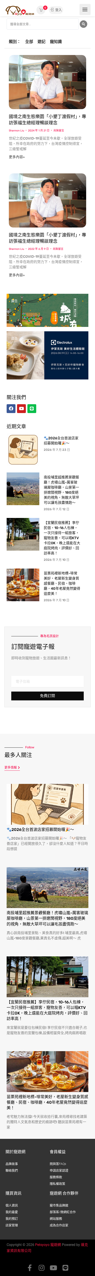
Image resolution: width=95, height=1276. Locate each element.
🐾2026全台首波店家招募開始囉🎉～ (40, 829)
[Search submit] (83, 24)
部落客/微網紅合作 (63, 1212)
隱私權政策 (57, 1183)
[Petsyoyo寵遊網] (19, 10)
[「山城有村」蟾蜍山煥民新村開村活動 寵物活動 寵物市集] (47, 318)
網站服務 (56, 1218)
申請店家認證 (59, 1170)
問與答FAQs (58, 1164)
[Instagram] (42, 1268)
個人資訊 (12, 1205)
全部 (29, 41)
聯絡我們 (12, 1170)
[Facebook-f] (30, 1268)
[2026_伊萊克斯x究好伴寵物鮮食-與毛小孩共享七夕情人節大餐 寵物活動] (47, 355)
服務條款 (56, 1177)
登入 (58, 10)
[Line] (65, 1268)
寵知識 (56, 41)
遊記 (42, 41)
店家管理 (12, 1225)
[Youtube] (53, 1268)
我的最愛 (12, 1212)
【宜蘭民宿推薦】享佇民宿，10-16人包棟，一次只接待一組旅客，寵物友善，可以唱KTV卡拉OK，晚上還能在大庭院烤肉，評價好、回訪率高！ (62, 538)
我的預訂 (12, 1218)
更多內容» (17, 157)
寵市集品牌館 (59, 1205)
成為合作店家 (59, 1225)
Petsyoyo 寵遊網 (48, 1245)
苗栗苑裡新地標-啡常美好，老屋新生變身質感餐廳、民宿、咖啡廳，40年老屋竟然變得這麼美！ (62, 583)
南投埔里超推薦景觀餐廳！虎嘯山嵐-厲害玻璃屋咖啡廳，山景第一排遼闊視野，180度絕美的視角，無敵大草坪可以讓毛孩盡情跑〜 (47, 918)
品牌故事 (12, 1164)
